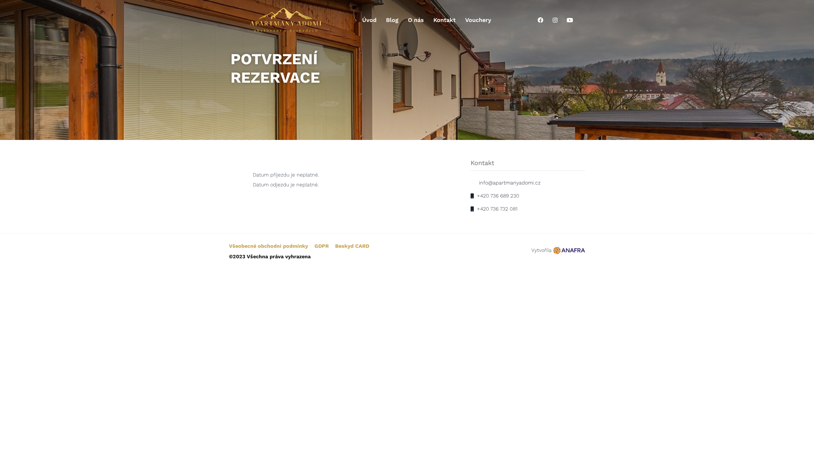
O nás (416, 20)
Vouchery (478, 20)
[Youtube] (570, 20)
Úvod (369, 20)
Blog (392, 20)
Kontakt (444, 20)
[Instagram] (555, 20)
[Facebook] (540, 20)
